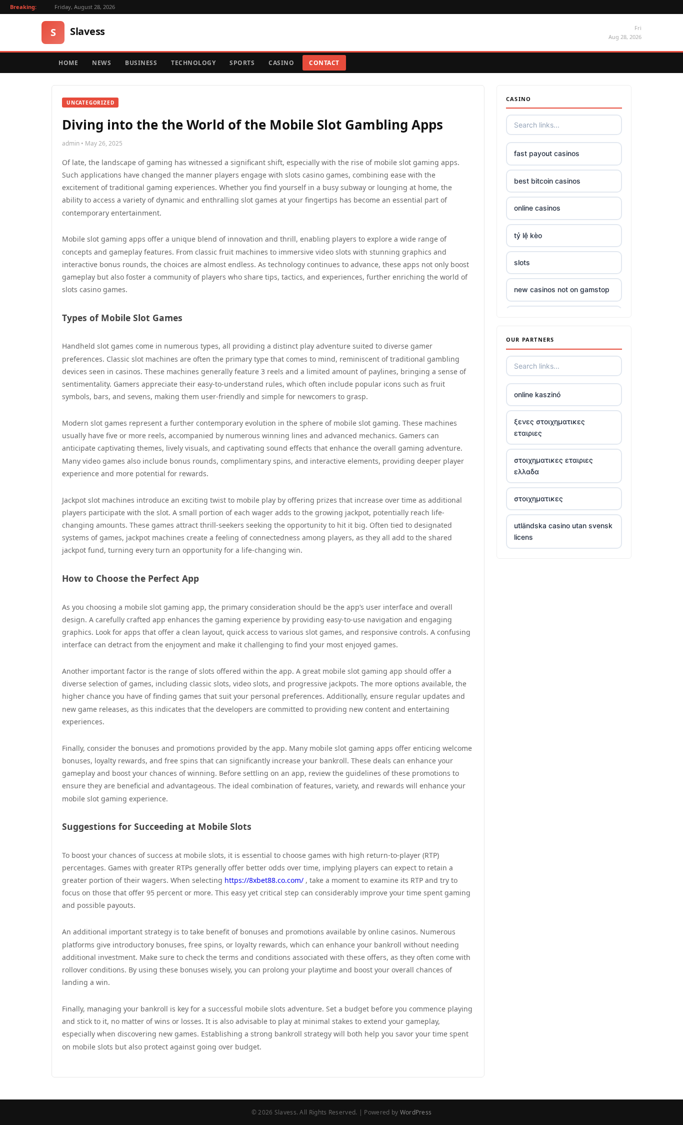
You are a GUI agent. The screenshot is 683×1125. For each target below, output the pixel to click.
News (101, 63)
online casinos (537, 208)
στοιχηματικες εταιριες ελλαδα (553, 465)
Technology (193, 63)
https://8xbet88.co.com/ (264, 880)
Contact (324, 63)
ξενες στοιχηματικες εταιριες (549, 427)
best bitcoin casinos (547, 181)
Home (68, 63)
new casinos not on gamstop (562, 289)
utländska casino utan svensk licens (563, 531)
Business (141, 63)
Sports (242, 63)
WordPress (416, 1112)
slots (522, 262)
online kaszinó (537, 394)
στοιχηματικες (538, 498)
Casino (281, 63)
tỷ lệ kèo (528, 235)
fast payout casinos (547, 153)
